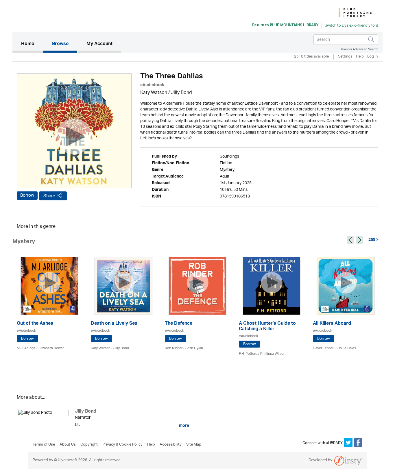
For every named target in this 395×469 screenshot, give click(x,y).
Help (360, 57)
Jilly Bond (181, 93)
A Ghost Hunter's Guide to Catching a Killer (267, 326)
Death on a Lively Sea (114, 324)
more (183, 425)
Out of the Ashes (35, 324)
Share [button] (49, 196)
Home (32, 44)
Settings (345, 57)
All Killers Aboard (332, 324)
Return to (285, 25)
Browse (60, 44)
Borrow (27, 195)
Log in (372, 57)
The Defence (178, 324)
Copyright (89, 445)
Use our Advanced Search (359, 49)
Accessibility (171, 445)
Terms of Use (44, 445)
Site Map (193, 445)
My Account (99, 44)
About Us (68, 445)
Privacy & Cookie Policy (122, 445)
